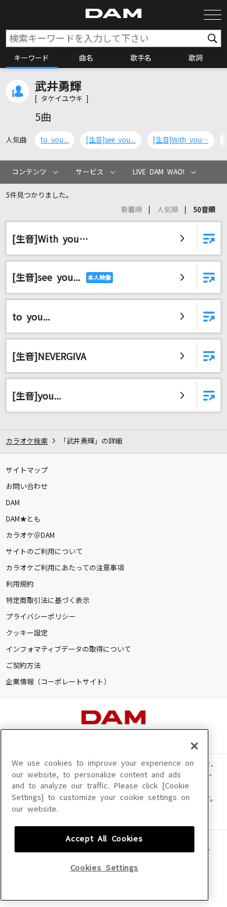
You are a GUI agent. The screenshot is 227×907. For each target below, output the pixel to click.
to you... (55, 140)
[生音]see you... (111, 140)
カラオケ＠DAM (30, 535)
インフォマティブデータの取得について (68, 649)
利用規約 (20, 584)
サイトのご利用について (44, 551)
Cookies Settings (104, 868)
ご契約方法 (23, 665)
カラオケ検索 (27, 441)
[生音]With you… (180, 140)
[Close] (194, 746)
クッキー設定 (27, 633)
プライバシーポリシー (41, 616)
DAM (13, 502)
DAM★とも (23, 519)
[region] (104, 815)
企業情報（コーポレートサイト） (58, 682)
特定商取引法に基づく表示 (48, 600)
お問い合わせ (27, 486)
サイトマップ (27, 470)
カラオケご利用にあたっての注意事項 (65, 568)
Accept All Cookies (104, 838)
